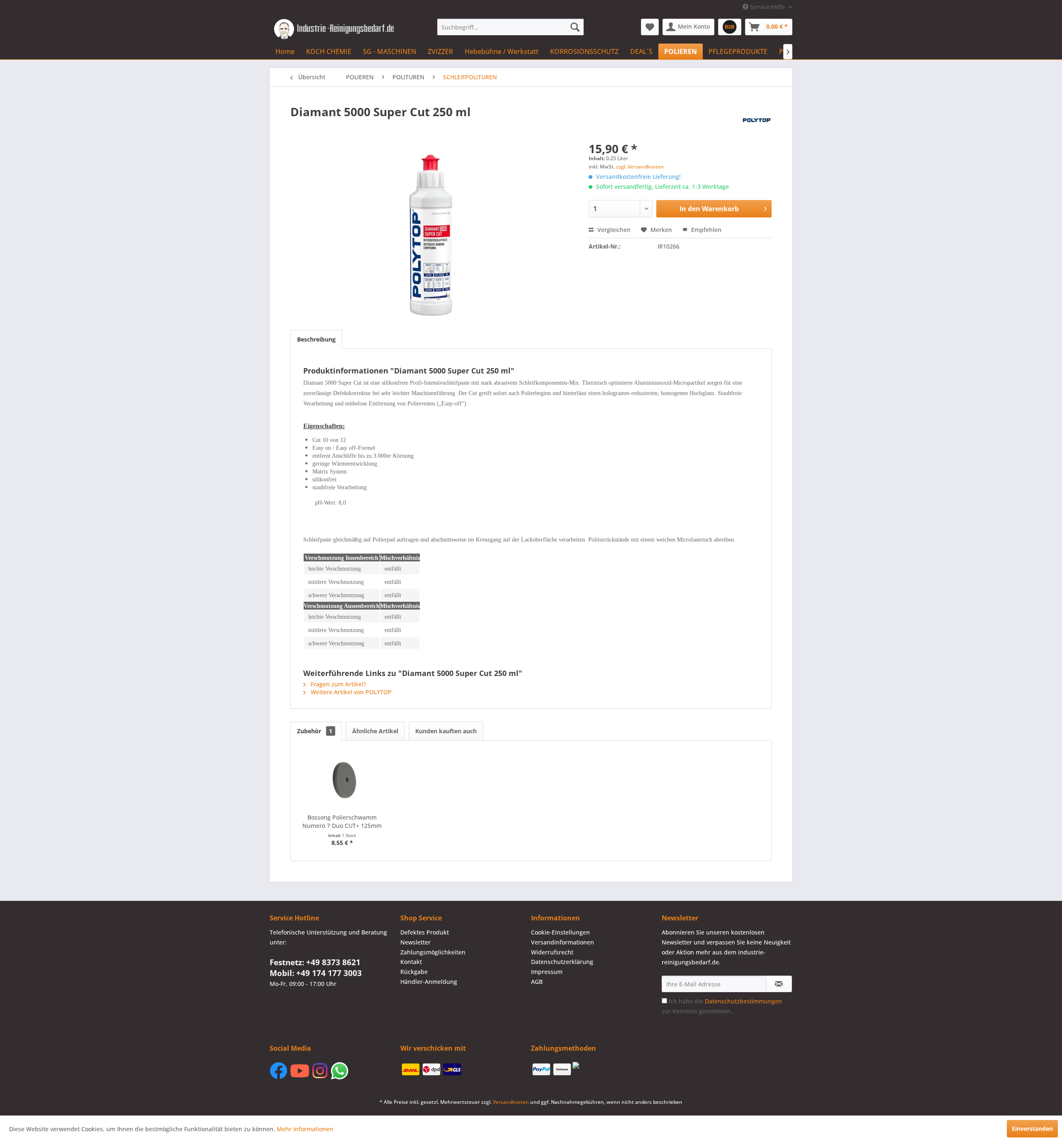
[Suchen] (575, 27)
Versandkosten (511, 1101)
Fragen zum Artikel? (337, 684)
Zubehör (314, 731)
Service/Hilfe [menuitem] (767, 7)
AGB (537, 982)
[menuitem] (510, 27)
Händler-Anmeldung (428, 982)
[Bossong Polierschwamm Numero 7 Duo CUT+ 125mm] (342, 780)
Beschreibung (316, 339)
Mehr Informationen (305, 1129)
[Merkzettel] (650, 27)
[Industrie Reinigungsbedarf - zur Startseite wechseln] (334, 29)
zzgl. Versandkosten (640, 166)
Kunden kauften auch (446, 731)
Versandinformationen (562, 942)
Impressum (547, 972)
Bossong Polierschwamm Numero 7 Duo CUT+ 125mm (342, 821)
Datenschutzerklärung (562, 962)
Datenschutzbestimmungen (743, 1001)
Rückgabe (414, 972)
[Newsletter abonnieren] (779, 984)
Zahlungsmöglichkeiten (432, 952)
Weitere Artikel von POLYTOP (350, 692)
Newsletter (415, 942)
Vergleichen (613, 230)
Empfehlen (705, 230)
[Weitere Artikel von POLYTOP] (757, 119)
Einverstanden (1032, 1128)
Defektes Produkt (424, 932)
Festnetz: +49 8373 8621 (315, 962)
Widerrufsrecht (552, 952)
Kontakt (411, 962)
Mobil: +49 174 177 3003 (316, 973)
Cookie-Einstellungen (560, 932)
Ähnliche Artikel (375, 731)
